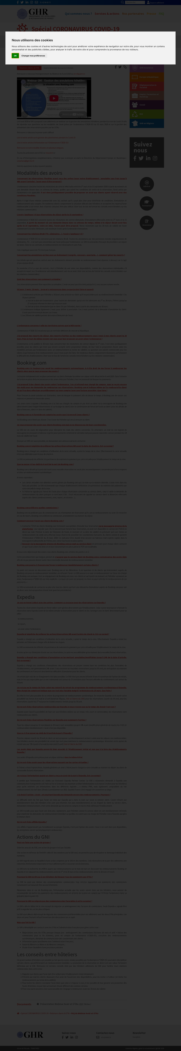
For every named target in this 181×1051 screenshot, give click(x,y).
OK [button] (15, 56)
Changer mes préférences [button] (33, 56)
